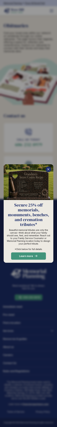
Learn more (26, 256)
